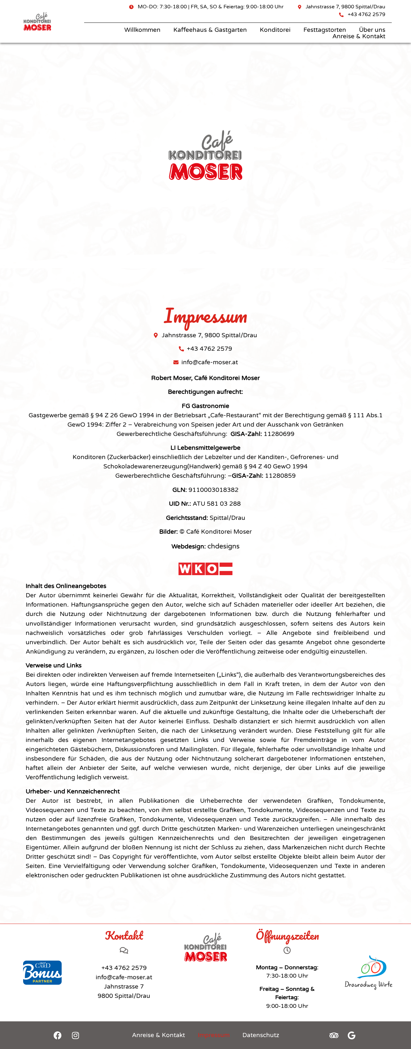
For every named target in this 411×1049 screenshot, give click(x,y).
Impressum (214, 1035)
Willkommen (142, 30)
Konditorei (275, 30)
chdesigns (223, 546)
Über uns (372, 30)
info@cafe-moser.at (124, 977)
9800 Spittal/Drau (124, 996)
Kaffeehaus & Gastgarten (210, 30)
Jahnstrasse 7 (124, 986)
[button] (14, 1035)
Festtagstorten (324, 30)
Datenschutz (260, 1035)
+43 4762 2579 (124, 968)
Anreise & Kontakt (358, 36)
